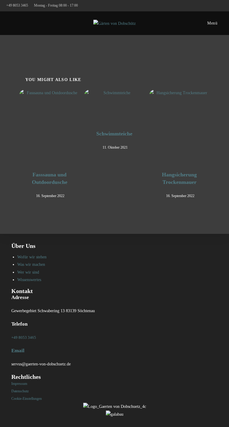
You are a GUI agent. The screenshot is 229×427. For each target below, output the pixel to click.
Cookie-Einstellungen (26, 398)
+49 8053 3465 (17, 5)
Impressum (19, 384)
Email (17, 350)
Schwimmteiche (114, 134)
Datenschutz (20, 391)
